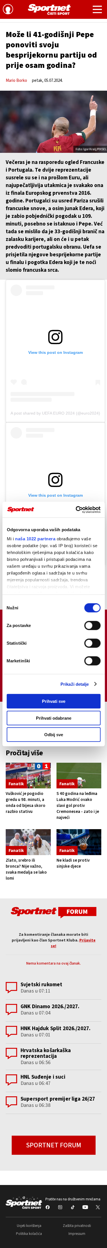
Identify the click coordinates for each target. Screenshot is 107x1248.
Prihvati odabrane (53, 717)
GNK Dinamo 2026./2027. (50, 1006)
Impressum (76, 1233)
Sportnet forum (53, 1145)
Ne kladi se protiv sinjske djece (73, 863)
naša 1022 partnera (35, 538)
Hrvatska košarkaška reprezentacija (46, 1053)
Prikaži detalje (74, 683)
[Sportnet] (49, 9)
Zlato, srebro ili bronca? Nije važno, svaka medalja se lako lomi (26, 869)
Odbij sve (53, 734)
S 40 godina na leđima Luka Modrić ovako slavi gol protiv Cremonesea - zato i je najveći (77, 806)
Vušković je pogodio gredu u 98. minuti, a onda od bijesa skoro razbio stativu (25, 803)
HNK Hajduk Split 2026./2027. (55, 1028)
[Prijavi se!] (8, 10)
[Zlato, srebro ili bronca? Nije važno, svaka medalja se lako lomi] (28, 842)
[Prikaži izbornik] (97, 10)
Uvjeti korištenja (29, 1225)
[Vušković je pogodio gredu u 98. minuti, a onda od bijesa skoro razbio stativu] (28, 776)
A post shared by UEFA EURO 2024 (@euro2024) (55, 413)
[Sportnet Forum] (53, 912)
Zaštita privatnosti (77, 1225)
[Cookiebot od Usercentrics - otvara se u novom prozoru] (76, 509)
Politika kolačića (29, 1233)
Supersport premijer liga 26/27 (58, 1099)
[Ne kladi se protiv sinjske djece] (79, 842)
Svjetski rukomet (41, 985)
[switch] (92, 625)
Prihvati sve (53, 701)
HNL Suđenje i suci (43, 1077)
